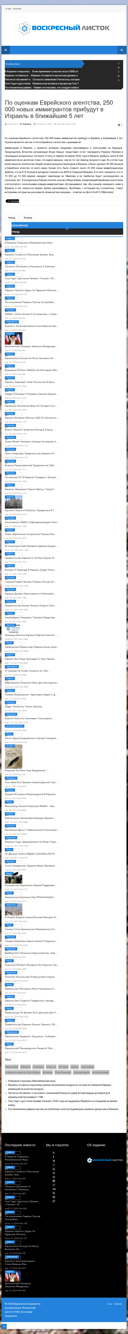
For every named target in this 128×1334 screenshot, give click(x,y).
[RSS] (54, 1152)
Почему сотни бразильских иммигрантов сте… (31, 929)
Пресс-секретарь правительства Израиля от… (31, 453)
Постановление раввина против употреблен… (30, 302)
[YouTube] (54, 1168)
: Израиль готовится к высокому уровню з (41, 75)
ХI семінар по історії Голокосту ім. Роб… (27, 670)
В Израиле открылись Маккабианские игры (28, 242)
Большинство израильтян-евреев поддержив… (31, 885)
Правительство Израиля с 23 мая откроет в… (30, 557)
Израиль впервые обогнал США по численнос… (32, 417)
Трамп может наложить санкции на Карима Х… (31, 441)
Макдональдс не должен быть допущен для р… (31, 1012)
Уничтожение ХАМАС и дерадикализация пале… (32, 522)
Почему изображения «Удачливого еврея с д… (31, 694)
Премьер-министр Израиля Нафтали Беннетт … (31, 635)
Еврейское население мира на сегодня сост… (31, 405)
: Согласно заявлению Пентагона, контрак (42, 79)
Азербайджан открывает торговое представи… (31, 617)
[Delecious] (54, 1201)
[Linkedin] (54, 1173)
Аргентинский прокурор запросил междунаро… (31, 346)
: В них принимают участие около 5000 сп (41, 71)
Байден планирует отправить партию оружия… (31, 393)
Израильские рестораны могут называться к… (30, 988)
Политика (10, 310)
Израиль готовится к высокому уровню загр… (30, 254)
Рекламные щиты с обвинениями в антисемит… (32, 829)
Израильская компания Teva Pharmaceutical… (30, 897)
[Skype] (54, 1193)
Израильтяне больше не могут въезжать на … (30, 358)
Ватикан (47, 1072)
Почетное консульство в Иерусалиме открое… (31, 976)
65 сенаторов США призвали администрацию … (32, 546)
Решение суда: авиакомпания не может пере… (31, 841)
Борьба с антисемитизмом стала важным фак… (32, 326)
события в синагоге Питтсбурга (23, 1072)
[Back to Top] (4, 1326)
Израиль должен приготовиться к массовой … (30, 593)
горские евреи (82, 1072)
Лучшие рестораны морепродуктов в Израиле (30, 794)
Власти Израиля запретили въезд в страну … (30, 429)
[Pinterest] (119, 76)
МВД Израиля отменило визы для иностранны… (32, 682)
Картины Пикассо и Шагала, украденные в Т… (30, 510)
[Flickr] (54, 1181)
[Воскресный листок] (64, 28)
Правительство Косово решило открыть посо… (31, 605)
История (9, 746)
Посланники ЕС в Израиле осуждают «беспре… (31, 477)
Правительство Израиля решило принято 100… (31, 1024)
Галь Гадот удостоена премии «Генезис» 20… (30, 278)
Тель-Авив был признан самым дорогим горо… (31, 782)
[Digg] (54, 1189)
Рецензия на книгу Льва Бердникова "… (27, 770)
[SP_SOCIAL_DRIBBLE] (119, 80)
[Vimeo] (54, 1197)
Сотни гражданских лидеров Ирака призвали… (31, 865)
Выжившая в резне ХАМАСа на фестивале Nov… (32, 370)
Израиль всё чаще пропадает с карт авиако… (31, 658)
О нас (8, 8)
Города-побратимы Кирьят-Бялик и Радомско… (31, 941)
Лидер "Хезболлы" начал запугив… (24, 706)
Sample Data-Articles (14, 726)
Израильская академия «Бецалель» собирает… (31, 1036)
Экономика (11, 778)
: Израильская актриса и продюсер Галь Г (42, 83)
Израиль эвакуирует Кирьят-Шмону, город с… (30, 489)
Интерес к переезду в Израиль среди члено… (31, 569)
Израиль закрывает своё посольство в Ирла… (30, 382)
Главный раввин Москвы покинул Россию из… (30, 581)
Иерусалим (11, 714)
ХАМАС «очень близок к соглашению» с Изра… (32, 314)
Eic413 (96, 192)
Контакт (17, 8)
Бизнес (9, 643)
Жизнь (9, 734)
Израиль (9, 413)
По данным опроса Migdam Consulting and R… (31, 853)
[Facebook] (119, 63)
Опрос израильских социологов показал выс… (31, 534)
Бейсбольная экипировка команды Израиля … (30, 818)
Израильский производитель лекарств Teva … (30, 1048)
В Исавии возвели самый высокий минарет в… (31, 917)
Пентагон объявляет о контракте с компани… (31, 266)
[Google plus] (119, 72)
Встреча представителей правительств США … (31, 465)
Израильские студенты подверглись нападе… (30, 1000)
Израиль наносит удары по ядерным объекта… (31, 290)
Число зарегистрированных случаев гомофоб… (31, 738)
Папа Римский (63, 1072)
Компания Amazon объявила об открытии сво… (32, 964)
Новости (9, 238)
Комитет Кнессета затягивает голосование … (30, 718)
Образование (11, 322)
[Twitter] (119, 67)
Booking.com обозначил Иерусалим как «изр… (31, 953)
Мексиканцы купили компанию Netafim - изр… (30, 806)
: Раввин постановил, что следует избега (42, 87)
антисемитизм (100, 1072)
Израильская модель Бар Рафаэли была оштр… (32, 646)
